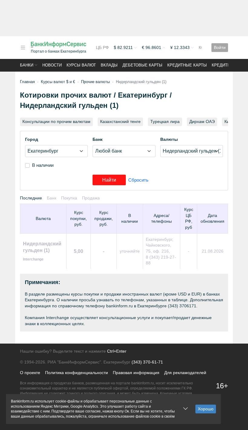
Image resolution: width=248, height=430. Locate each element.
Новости (52, 65)
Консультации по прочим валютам (56, 121)
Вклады (109, 65)
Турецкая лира (165, 121)
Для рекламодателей (185, 372)
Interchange (33, 259)
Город (31, 139)
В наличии (43, 165)
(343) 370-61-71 (147, 362)
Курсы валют (81, 65)
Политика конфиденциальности (76, 372)
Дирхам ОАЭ (202, 121)
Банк (98, 139)
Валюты (169, 139)
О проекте (30, 372)
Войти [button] (220, 47)
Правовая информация (136, 372)
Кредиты (221, 65)
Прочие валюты (95, 81)
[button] (23, 47)
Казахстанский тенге (120, 121)
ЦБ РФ (102, 47)
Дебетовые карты (142, 65)
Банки (26, 65)
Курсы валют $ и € (58, 81)
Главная (27, 81)
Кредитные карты (187, 65)
